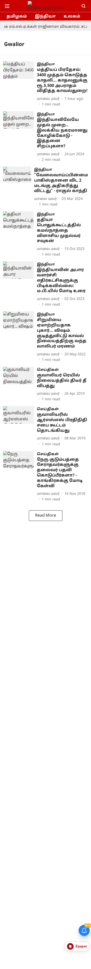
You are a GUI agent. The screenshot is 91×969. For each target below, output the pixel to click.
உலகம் (72, 16)
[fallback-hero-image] (20, 84)
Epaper (81, 946)
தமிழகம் (17, 16)
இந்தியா (45, 16)
